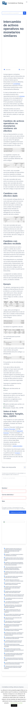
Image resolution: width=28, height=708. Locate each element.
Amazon (17, 453)
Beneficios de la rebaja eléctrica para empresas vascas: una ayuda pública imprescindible (12, 587)
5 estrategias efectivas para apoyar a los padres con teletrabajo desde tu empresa (13, 641)
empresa (21, 96)
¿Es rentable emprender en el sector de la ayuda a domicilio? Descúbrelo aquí (13, 602)
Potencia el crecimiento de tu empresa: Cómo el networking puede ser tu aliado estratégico (13, 667)
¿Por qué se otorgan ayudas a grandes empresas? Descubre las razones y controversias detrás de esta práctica (12, 568)
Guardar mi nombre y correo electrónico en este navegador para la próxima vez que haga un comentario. (13, 508)
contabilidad (16, 83)
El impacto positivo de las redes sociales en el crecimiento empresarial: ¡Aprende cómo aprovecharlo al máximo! (13, 654)
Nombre (5, 488)
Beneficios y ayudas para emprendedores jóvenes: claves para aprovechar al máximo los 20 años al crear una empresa (13, 563)
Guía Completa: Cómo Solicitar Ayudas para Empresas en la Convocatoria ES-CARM (14, 615)
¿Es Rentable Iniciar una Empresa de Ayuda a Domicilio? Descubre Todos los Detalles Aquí (14, 595)
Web (3, 501)
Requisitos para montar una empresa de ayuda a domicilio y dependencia (13, 577)
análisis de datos (17, 446)
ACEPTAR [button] (14, 705)
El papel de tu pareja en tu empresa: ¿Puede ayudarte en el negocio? (12, 584)
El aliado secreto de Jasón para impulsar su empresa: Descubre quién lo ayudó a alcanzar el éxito (13, 559)
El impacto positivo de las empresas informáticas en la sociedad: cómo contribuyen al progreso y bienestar (14, 650)
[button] (26, 2)
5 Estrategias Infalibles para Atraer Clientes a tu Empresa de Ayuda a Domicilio (13, 638)
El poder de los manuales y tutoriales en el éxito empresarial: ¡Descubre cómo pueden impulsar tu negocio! (13, 634)
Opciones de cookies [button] (16, 703)
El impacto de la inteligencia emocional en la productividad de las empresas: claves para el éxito (13, 659)
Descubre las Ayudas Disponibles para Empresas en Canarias (13, 618)
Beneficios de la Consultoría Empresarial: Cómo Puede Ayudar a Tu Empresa (13, 630)
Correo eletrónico (8, 494)
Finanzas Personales (9, 429)
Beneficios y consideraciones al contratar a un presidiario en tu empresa (13, 555)
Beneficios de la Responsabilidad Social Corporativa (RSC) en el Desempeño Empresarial (13, 625)
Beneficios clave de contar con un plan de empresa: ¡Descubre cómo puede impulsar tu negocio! (13, 573)
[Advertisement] (14, 53)
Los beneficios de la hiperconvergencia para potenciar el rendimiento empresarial (14, 663)
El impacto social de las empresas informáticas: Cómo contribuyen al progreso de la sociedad (14, 645)
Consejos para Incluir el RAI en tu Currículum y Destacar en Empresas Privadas (13, 580)
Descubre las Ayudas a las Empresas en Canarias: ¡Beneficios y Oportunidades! (13, 622)
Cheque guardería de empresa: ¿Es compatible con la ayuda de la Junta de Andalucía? (12, 611)
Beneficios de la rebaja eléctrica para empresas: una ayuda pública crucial (12, 592)
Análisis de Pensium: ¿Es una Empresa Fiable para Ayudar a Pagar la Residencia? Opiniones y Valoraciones (13, 606)
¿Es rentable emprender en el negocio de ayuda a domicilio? (13, 599)
